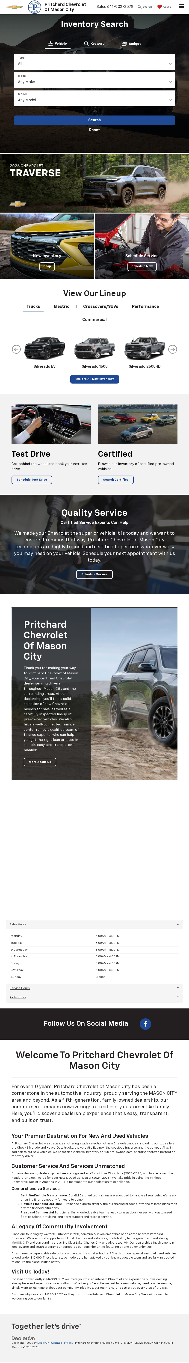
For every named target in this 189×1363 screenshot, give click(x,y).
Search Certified (116, 479)
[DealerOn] (23, 1338)
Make (22, 76)
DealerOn (43, 1343)
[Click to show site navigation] (181, 7)
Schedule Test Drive (32, 479)
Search (94, 120)
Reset (94, 130)
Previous (16, 349)
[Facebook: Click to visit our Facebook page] (145, 1024)
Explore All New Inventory (94, 379)
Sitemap (56, 1343)
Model (22, 94)
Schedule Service (94, 574)
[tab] (58, 44)
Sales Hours (18, 924)
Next (172, 349)
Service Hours (20, 988)
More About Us (40, 762)
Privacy (68, 1343)
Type (21, 58)
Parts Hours (18, 997)
